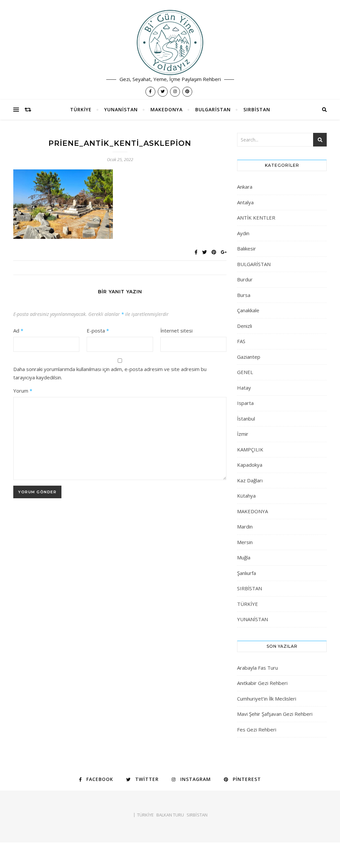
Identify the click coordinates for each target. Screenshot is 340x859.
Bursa (243, 295)
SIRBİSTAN (256, 109)
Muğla (243, 557)
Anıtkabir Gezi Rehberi (262, 683)
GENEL (245, 372)
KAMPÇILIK (250, 449)
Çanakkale (248, 310)
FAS (241, 341)
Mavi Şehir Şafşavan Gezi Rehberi (274, 714)
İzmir (242, 433)
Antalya (245, 202)
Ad (18, 330)
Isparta (245, 403)
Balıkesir (246, 248)
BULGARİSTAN (213, 109)
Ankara (244, 186)
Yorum (22, 390)
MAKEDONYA (166, 109)
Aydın (243, 233)
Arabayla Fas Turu (257, 667)
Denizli (244, 326)
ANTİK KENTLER (256, 217)
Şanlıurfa (246, 573)
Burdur (245, 279)
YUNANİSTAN (121, 109)
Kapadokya (249, 464)
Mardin (245, 526)
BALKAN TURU (170, 815)
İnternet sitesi (176, 330)
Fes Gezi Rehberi (256, 729)
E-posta (98, 330)
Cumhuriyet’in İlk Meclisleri (266, 698)
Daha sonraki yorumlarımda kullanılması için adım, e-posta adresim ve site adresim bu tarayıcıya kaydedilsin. (110, 373)
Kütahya (246, 495)
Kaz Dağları (250, 480)
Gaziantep (248, 356)
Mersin (245, 542)
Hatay (244, 387)
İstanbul (246, 418)
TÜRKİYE (81, 109)
